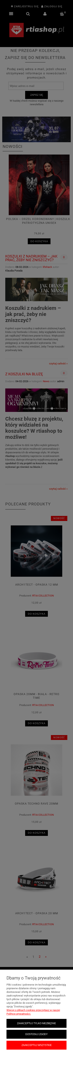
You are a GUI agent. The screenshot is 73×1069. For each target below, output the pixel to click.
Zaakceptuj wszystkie (36, 1045)
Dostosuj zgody (36, 1034)
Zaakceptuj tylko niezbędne (36, 1023)
